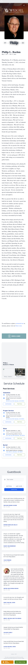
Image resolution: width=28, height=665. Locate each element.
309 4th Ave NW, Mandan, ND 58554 (15, 401)
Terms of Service (18, 658)
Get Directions (8, 404)
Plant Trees (19, 404)
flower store (19, 326)
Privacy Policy (10, 658)
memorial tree (20, 323)
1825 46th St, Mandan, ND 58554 (14, 452)
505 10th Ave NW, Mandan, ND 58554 (15, 435)
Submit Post (14, 489)
